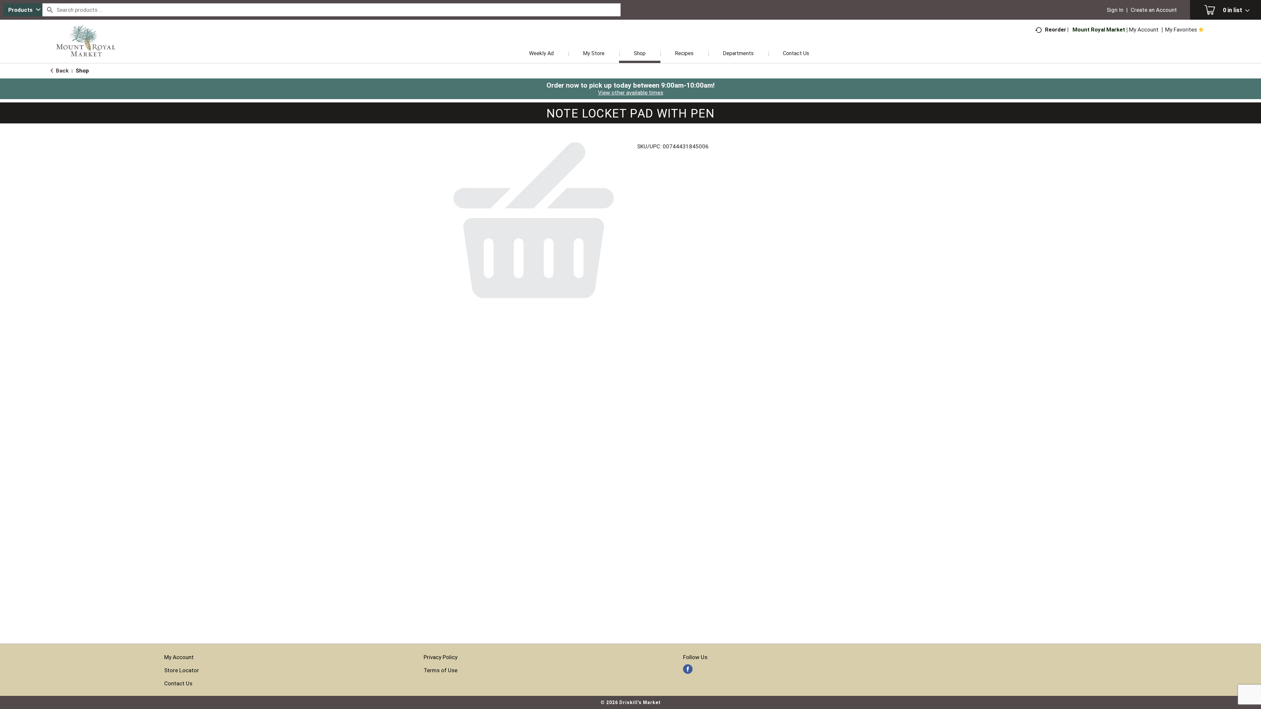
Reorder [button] (1055, 29)
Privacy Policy (440, 657)
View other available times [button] (630, 92)
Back (62, 70)
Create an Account (1154, 10)
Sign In (1115, 10)
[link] (688, 669)
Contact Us (178, 683)
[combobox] (22, 9)
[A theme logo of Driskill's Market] (86, 49)
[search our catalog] (49, 9)
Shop (82, 70)
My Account (179, 657)
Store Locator (181, 670)
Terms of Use (440, 670)
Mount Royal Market (1099, 29)
